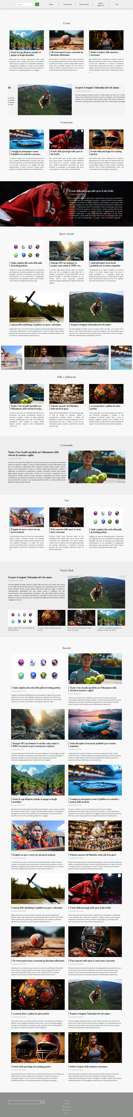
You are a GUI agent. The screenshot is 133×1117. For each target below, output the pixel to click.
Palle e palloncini (100, 4)
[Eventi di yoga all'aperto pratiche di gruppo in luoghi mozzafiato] (27, 40)
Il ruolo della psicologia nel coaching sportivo (106, 152)
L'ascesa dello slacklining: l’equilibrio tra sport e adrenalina (36, 324)
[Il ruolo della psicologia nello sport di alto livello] (66, 139)
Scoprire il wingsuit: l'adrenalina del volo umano (91, 324)
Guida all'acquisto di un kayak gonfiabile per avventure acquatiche (105, 264)
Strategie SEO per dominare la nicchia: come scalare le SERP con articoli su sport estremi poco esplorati (67, 265)
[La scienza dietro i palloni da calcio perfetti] (36, 99)
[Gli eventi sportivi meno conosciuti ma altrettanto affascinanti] (66, 40)
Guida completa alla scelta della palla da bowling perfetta (26, 264)
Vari (117, 4)
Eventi (51, 4)
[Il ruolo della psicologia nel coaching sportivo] (106, 139)
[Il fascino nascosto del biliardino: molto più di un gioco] (66, 394)
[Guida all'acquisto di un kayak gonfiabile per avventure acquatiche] (106, 251)
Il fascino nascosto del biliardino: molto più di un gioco (65, 407)
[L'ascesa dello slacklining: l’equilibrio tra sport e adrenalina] (37, 307)
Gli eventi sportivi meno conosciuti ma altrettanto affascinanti (67, 53)
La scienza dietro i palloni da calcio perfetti (86, 87)
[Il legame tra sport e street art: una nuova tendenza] (27, 517)
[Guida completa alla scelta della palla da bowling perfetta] (27, 251)
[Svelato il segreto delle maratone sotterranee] (106, 40)
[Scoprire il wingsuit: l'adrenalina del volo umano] (96, 307)
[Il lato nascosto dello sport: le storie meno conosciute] (66, 517)
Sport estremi (84, 4)
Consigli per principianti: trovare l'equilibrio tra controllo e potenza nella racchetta (25, 154)
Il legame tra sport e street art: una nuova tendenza (25, 530)
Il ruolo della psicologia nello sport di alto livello (66, 152)
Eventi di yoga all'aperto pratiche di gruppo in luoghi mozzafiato (26, 53)
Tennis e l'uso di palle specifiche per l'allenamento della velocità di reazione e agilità (27, 409)
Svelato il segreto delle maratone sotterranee (104, 53)
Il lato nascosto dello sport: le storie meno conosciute (66, 530)
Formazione (68, 4)
